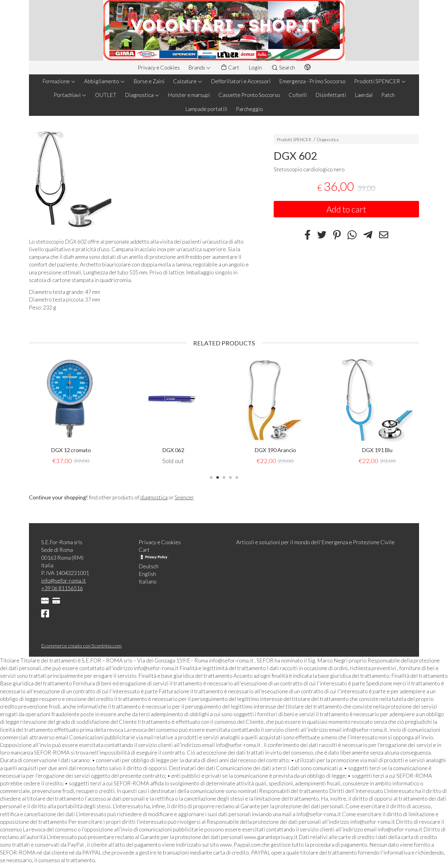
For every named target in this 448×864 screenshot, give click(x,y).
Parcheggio (249, 108)
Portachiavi (68, 94)
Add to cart (346, 209)
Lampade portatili (206, 108)
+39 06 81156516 (62, 588)
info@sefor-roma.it (63, 580)
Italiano (148, 581)
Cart (233, 67)
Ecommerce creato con (81, 645)
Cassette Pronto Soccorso (249, 94)
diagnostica (154, 497)
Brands (197, 67)
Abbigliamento (102, 81)
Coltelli (298, 94)
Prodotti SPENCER (377, 81)
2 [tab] (217, 477)
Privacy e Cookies (159, 67)
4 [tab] (230, 477)
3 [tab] (224, 477)
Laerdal (364, 94)
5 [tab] (237, 477)
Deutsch (148, 566)
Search (286, 67)
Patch (388, 94)
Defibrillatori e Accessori (241, 81)
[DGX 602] (140, 178)
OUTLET (105, 94)
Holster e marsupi (189, 94)
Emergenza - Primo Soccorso (312, 81)
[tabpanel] (71, 411)
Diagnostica (140, 94)
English (147, 573)
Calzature (185, 81)
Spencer (184, 497)
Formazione (56, 81)
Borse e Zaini (149, 81)
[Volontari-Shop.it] (224, 30)
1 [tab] (211, 477)
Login (255, 67)
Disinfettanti (330, 94)
